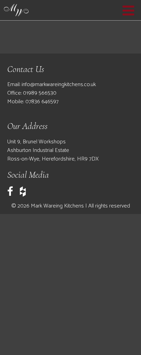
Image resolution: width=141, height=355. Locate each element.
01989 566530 (39, 93)
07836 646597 (42, 101)
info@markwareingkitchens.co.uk (59, 84)
